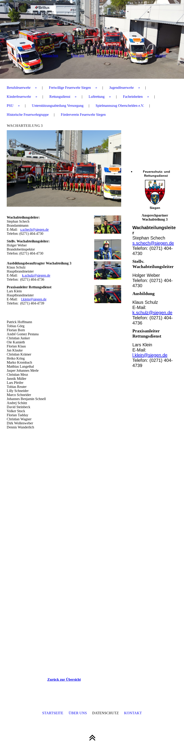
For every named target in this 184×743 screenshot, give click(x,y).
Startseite (22, 55)
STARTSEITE (52, 713)
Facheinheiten (133, 96)
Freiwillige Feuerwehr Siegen (70, 88)
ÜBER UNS (78, 713)
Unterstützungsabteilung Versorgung (57, 105)
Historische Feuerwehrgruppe (28, 114)
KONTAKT (133, 713)
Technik (136, 55)
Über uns (77, 55)
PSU (10, 105)
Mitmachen (50, 55)
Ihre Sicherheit (107, 55)
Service (160, 55)
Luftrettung (97, 96)
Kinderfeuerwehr (19, 96)
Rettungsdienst (59, 96)
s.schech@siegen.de (34, 229)
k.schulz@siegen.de (36, 275)
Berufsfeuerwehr (19, 88)
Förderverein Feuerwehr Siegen (83, 114)
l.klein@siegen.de (33, 299)
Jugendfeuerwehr (121, 88)
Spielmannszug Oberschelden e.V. (120, 105)
